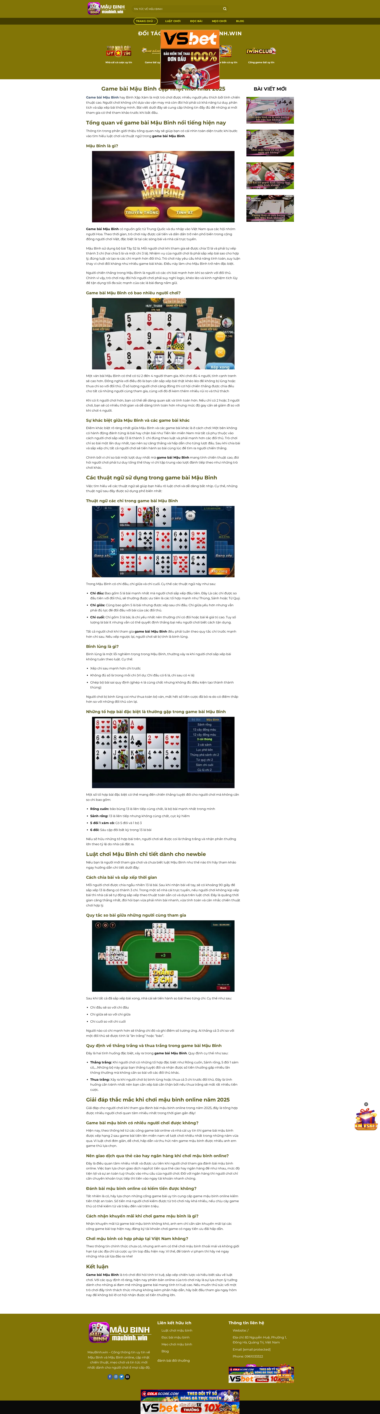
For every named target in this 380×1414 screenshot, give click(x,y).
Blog (165, 1351)
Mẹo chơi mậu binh (177, 1344)
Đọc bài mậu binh (176, 1337)
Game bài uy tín (154, 62)
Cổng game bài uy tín (261, 62)
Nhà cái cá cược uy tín (118, 62)
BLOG (240, 21)
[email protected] (257, 1349)
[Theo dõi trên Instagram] (116, 1377)
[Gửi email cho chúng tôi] (127, 1377)
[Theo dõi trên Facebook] (110, 1377)
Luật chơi (172, 21)
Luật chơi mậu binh (177, 1330)
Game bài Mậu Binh (102, 97)
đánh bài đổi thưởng (173, 1360)
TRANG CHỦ (144, 21)
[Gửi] (224, 9)
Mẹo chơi (219, 21)
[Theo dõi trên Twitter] (121, 1377)
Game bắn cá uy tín (225, 62)
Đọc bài (196, 21)
